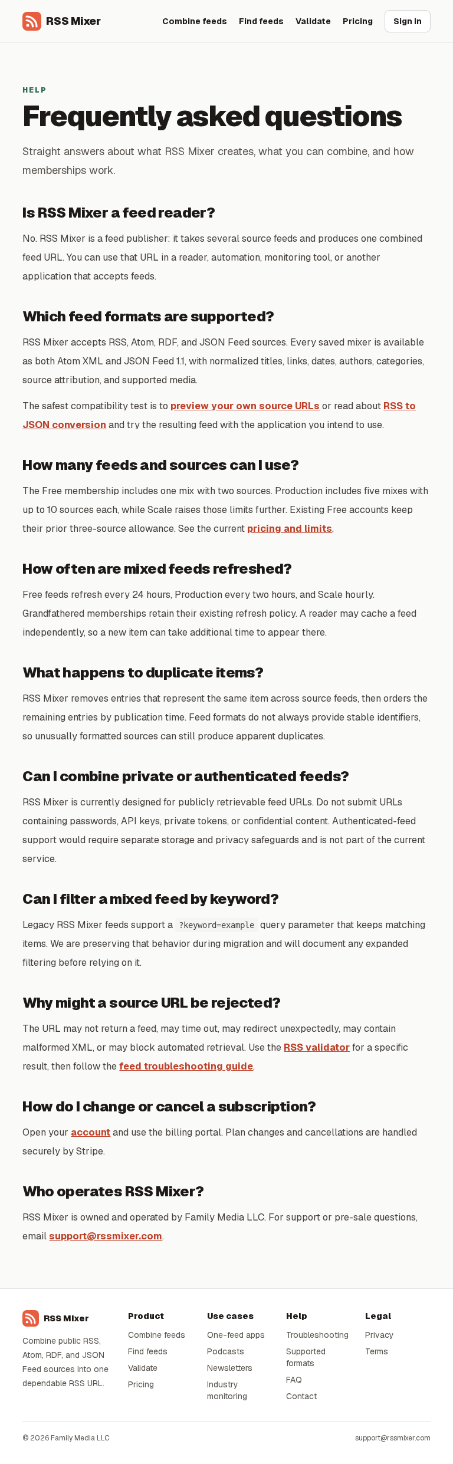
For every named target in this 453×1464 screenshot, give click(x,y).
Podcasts (225, 1351)
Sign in (407, 21)
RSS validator (317, 1047)
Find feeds (261, 21)
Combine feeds (194, 21)
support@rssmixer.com (105, 1236)
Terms (376, 1351)
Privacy (379, 1335)
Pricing (358, 21)
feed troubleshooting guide (186, 1066)
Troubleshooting (317, 1335)
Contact (301, 1396)
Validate (313, 21)
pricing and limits (289, 528)
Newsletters (229, 1368)
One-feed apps (236, 1335)
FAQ (294, 1379)
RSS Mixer (73, 21)
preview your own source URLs (245, 406)
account (90, 1132)
